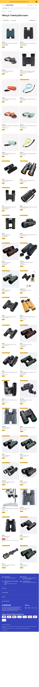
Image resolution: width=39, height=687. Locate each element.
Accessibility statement (6, 618)
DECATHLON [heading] (4, 580)
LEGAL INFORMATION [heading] (5, 593)
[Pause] (36, 1)
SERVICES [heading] (3, 589)
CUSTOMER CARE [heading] (5, 584)
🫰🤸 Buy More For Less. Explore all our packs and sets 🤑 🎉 (18, 1)
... (6, 11)
